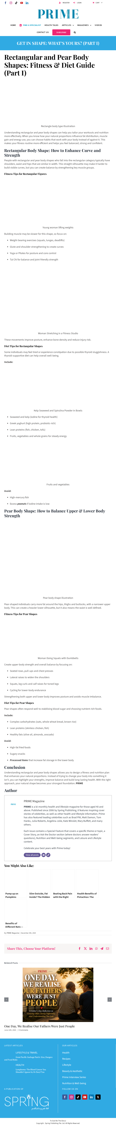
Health (65, 1052)
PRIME (79, 783)
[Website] (48, 855)
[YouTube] (84, 1097)
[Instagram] (71, 1097)
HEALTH (20, 1065)
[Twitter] (98, 1097)
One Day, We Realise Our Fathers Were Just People (39, 1026)
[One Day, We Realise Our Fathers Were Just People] (58, 969)
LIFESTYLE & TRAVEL (27, 1052)
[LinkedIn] (91, 1097)
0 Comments (23, 1030)
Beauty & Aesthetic (72, 1071)
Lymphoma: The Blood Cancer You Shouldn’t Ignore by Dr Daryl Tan (31, 1070)
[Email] (43, 855)
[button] (75, 32)
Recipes (66, 1059)
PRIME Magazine (34, 801)
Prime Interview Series (74, 1077)
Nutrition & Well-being (74, 1083)
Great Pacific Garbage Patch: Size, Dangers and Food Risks (28, 1058)
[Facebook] (64, 1097)
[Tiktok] (78, 1097)
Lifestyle (66, 1065)
